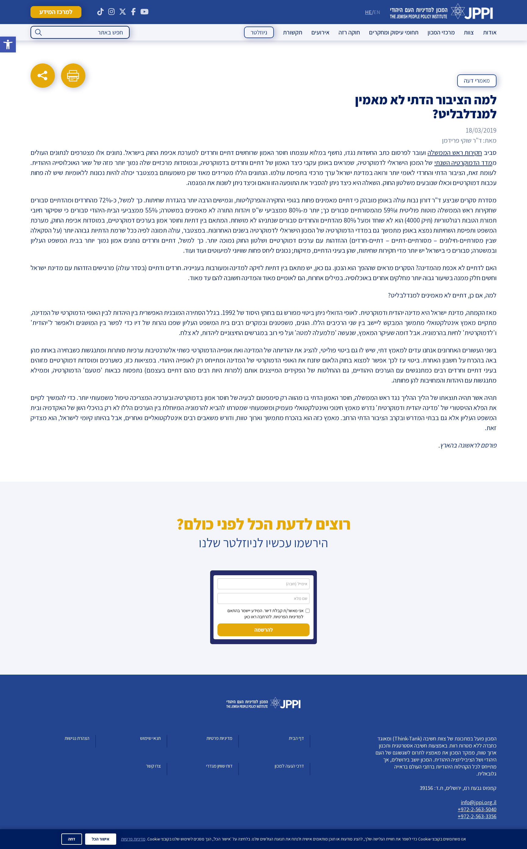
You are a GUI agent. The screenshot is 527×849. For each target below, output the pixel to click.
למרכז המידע (55, 12)
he (368, 12)
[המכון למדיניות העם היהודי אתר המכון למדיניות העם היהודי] (441, 12)
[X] (122, 12)
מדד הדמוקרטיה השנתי (463, 162)
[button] (8, 44)
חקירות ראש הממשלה (455, 152)
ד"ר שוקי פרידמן (462, 140)
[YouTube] (144, 12)
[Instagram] (111, 12)
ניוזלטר (259, 32)
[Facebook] (133, 12)
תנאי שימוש (150, 738)
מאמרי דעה (477, 80)
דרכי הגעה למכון (289, 766)
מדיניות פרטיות (219, 738)
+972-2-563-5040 (477, 809)
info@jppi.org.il (479, 802)
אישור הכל (100, 839)
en (377, 12)
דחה (71, 839)
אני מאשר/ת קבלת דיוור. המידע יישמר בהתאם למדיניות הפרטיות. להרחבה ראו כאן (265, 613)
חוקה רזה (349, 32)
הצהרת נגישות (77, 738)
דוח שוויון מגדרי (219, 766)
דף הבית (296, 738)
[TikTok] (100, 12)
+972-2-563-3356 (477, 816)
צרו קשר (153, 766)
